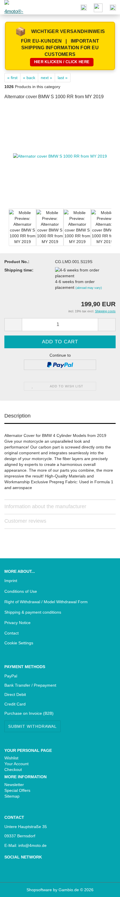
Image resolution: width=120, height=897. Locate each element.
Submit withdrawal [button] (32, 726)
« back (29, 77)
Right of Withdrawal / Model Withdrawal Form (46, 601)
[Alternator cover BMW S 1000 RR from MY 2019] (60, 156)
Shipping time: (18, 270)
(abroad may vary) (88, 287)
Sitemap (12, 796)
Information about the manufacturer (45, 506)
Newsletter (14, 784)
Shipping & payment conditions (32, 612)
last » (63, 77)
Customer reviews (25, 521)
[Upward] (16, 888)
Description (17, 416)
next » (46, 77)
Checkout (13, 769)
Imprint (10, 580)
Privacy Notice (17, 622)
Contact (11, 633)
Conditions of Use (20, 591)
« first (12, 77)
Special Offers (17, 790)
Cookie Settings (18, 643)
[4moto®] (11, 7)
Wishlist (11, 758)
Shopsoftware (39, 889)
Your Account (16, 763)
